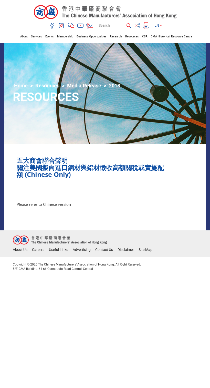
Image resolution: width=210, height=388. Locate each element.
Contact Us (104, 250)
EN (157, 25)
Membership (65, 36)
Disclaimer (126, 250)
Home (21, 86)
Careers (38, 250)
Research (116, 36)
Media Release (84, 86)
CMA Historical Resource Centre (171, 36)
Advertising (82, 250)
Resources (132, 36)
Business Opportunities (92, 36)
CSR (145, 36)
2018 (114, 86)
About (24, 36)
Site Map (145, 250)
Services (36, 36)
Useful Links (58, 250)
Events (49, 36)
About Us (20, 250)
